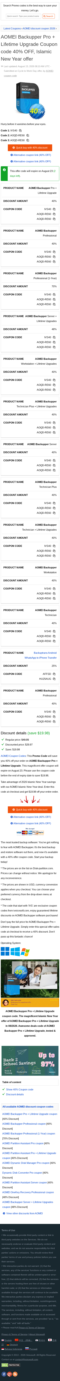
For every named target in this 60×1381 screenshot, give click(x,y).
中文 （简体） (25, 1340)
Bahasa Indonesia (13, 1349)
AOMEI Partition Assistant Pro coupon (23, 1143)
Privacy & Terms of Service (32, 1327)
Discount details (15, 1094)
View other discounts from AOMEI (24, 1213)
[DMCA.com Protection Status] (11, 1366)
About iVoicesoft (37, 1334)
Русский (33, 1349)
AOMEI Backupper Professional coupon (24, 1124)
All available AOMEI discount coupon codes (27, 1106)
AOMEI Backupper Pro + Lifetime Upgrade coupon (29, 1114)
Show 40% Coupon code (19, 1089)
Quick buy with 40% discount (31, 147)
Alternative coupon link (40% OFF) (32, 155)
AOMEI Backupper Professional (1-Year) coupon (28, 1133)
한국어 (42, 1340)
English (8, 1340)
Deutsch (14, 1344)
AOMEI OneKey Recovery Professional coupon (28, 1192)
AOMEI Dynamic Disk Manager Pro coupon (26, 1163)
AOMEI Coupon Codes (13, 756)
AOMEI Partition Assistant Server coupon (24, 1182)
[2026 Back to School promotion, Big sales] (30, 1075)
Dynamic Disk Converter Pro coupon (22, 1172)
